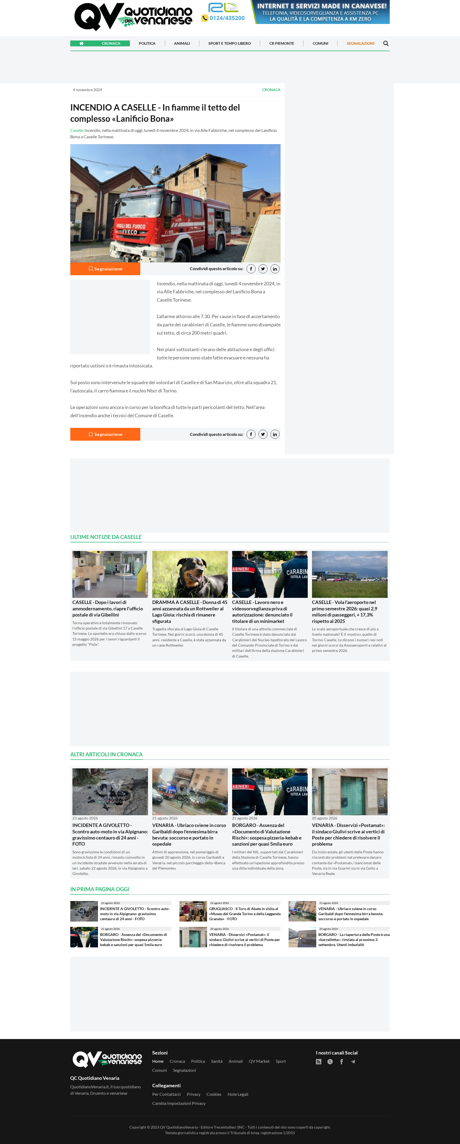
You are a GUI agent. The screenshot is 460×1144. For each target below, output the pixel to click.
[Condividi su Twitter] (263, 268)
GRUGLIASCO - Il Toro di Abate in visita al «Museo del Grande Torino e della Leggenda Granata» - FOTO (245, 913)
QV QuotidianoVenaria (179, 1127)
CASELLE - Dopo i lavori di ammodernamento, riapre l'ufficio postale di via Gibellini (107, 608)
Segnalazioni (360, 43)
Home (157, 1061)
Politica (147, 43)
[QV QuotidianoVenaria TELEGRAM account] (353, 1061)
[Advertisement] (339, 129)
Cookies (214, 1094)
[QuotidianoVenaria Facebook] (341, 1061)
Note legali (238, 1094)
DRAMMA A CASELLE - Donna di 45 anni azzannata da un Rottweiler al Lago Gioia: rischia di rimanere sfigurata (189, 611)
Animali (182, 43)
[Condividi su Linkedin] (275, 268)
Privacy (193, 1094)
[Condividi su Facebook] (251, 268)
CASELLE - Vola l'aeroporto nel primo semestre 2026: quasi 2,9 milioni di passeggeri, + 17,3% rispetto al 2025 (344, 611)
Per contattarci (166, 1094)
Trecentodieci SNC (229, 1127)
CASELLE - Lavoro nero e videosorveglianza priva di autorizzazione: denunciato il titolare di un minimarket (262, 611)
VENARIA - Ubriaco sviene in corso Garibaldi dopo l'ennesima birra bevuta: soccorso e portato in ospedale (189, 834)
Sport (281, 1061)
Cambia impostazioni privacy (179, 1103)
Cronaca (111, 43)
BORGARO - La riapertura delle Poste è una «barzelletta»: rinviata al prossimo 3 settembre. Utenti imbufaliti (354, 939)
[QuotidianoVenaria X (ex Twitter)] (330, 1061)
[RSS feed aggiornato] (318, 1061)
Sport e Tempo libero (229, 43)
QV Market (259, 1061)
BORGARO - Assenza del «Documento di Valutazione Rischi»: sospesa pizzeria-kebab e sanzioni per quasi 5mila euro (267, 834)
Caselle (77, 130)
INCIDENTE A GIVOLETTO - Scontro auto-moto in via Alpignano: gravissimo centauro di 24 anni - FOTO (110, 834)
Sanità (217, 1061)
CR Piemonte (281, 43)
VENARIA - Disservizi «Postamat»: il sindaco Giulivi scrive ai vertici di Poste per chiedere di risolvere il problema (348, 834)
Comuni (320, 43)
